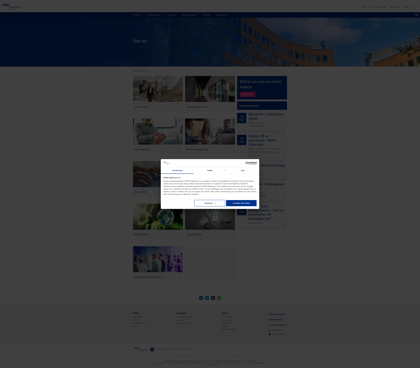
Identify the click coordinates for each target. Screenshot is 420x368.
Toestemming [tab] (177, 170)
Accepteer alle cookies (241, 203)
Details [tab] (210, 170)
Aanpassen (208, 203)
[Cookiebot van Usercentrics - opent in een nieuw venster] (247, 163)
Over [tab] (243, 170)
